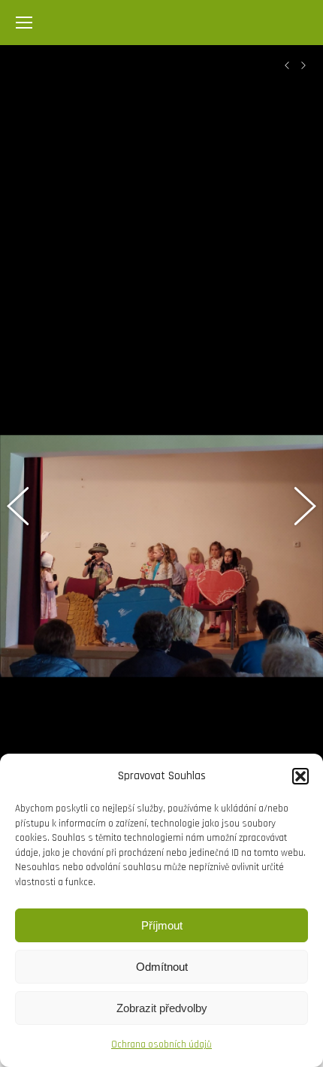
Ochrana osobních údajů (161, 1044)
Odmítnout (162, 966)
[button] (300, 776)
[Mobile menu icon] (24, 23)
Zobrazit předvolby (161, 1008)
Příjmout (162, 925)
